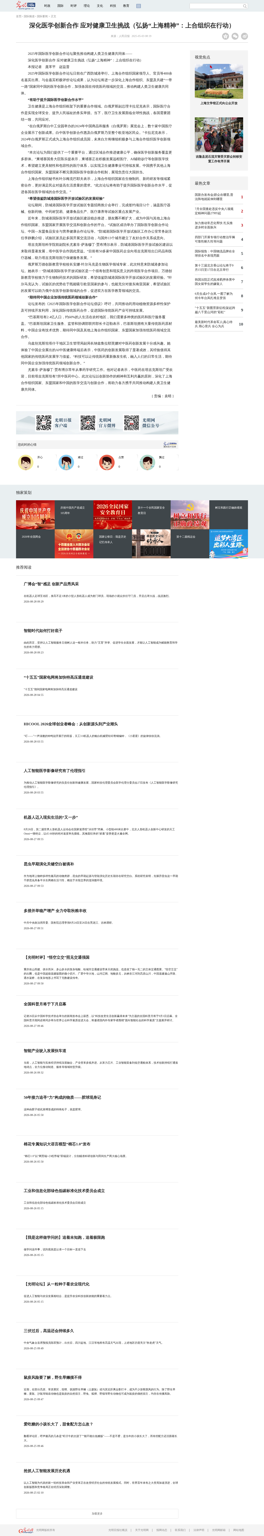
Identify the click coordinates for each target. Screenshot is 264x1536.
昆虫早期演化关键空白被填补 (49, 864)
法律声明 (198, 1530)
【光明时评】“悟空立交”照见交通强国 (56, 957)
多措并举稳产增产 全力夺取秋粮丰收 (55, 911)
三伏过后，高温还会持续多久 (49, 1331)
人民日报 (124, 36)
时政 (47, 5)
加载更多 (97, 1513)
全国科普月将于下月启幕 (45, 1004)
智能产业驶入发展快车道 (45, 1051)
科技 (113, 5)
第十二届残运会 (185, 536)
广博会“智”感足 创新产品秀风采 (51, 584)
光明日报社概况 (117, 1530)
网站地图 (238, 1530)
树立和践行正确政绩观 (228, 507)
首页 (18, 16)
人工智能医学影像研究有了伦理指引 (55, 770)
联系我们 (180, 1530)
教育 (126, 5)
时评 (74, 5)
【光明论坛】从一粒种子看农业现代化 (56, 1284)
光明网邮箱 (219, 1530)
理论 (87, 5)
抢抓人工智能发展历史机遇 (47, 1471)
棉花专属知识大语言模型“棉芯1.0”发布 (57, 1144)
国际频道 (29, 16)
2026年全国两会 (31, 536)
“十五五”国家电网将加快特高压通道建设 (58, 677)
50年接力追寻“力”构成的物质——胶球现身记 (62, 1097)
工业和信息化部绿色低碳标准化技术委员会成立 (64, 1191)
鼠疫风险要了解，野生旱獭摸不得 (53, 1377)
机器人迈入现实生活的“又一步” (51, 817)
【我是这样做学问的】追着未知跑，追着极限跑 (64, 1237)
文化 (100, 5)
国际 (60, 5)
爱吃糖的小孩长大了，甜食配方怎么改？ (58, 1424)
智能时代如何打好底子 (43, 630)
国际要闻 (42, 16)
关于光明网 (142, 1530)
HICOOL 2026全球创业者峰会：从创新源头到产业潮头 (71, 724)
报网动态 (161, 1530)
